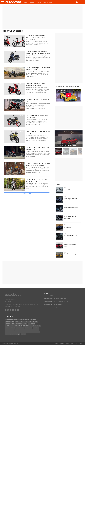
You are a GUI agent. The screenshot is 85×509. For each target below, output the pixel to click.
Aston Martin (22, 332)
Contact (62, 343)
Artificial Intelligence (34, 332)
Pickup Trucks (9, 334)
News (25, 2)
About (56, 343)
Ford (25, 323)
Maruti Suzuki (9, 325)
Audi (13, 323)
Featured (33, 319)
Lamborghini (9, 332)
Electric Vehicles (24, 319)
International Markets (12, 319)
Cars (72, 343)
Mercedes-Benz (10, 321)
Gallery (32, 2)
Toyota (17, 321)
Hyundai (35, 321)
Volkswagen (19, 323)
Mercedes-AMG (27, 325)
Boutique (17, 334)
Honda (7, 327)
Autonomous (20, 327)
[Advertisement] (42, 17)
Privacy (67, 343)
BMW (30, 321)
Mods (17, 330)
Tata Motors (18, 325)
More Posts (27, 193)
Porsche (8, 323)
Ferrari (23, 334)
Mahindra (35, 327)
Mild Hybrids (31, 323)
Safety (29, 330)
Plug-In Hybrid (36, 325)
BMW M (15, 332)
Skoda (7, 330)
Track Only (23, 330)
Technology (28, 327)
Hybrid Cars (24, 321)
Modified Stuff (47, 2)
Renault (13, 327)
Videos (39, 2)
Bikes (76, 343)
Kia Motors (36, 330)
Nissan (12, 330)
